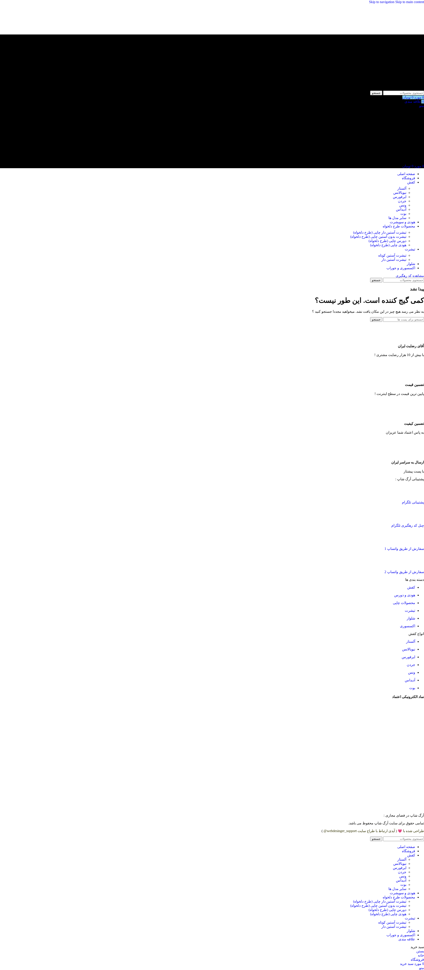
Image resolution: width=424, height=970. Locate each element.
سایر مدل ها (397, 218)
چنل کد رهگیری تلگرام (407, 525)
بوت (403, 213)
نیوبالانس (399, 192)
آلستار (401, 188)
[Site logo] (396, 88)
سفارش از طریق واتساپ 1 (404, 549)
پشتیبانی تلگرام (413, 502)
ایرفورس (399, 197)
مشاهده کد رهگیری (410, 276)
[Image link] (418, 494)
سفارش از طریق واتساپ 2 (404, 572)
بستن (420, 951)
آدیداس (401, 209)
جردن (402, 201)
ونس (402, 205)
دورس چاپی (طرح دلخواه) (387, 241)
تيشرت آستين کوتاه (392, 255)
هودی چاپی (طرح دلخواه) (388, 245)
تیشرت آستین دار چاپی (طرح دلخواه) (379, 232)
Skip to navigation (382, 2)
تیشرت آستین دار (393, 259)
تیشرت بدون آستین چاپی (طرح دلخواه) (378, 236)
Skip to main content (409, 2)
